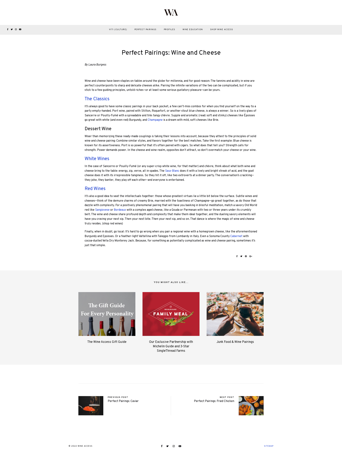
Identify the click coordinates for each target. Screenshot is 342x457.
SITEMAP (268, 446)
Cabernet (236, 236)
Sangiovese (102, 210)
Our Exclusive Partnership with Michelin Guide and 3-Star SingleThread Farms (171, 346)
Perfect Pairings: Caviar (123, 401)
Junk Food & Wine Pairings (235, 342)
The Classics (97, 99)
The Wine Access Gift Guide (106, 342)
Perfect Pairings (145, 29)
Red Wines (95, 189)
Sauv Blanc (172, 171)
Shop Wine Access (221, 29)
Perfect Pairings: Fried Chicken (214, 401)
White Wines (97, 159)
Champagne (155, 120)
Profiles (169, 29)
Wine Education (193, 29)
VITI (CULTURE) (118, 29)
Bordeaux (120, 210)
